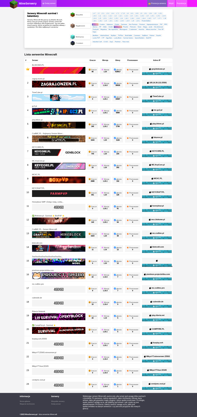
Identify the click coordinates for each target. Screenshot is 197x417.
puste (150, 27)
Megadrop (103, 29)
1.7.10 (123, 13)
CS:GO (106, 41)
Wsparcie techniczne (27, 404)
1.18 (164, 18)
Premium (142, 24)
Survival (95, 24)
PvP (161, 24)
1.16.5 (149, 18)
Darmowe (124, 24)
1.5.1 (102, 13)
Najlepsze (110, 24)
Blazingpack (123, 29)
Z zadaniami (133, 29)
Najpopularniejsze (152, 24)
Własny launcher (151, 29)
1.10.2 (95, 16)
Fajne (94, 32)
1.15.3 (116, 18)
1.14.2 (158, 16)
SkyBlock (145, 35)
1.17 (154, 18)
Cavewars (137, 35)
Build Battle (128, 35)
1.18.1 (95, 21)
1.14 (147, 16)
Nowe (139, 27)
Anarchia (141, 29)
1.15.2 (111, 18)
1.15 (99, 18)
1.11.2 (110, 16)
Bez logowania (113, 29)
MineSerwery (28, 3)
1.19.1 (111, 21)
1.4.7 (94, 13)
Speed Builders (139, 38)
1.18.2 (100, 21)
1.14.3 (164, 16)
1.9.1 (145, 13)
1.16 (121, 18)
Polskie (117, 24)
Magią (145, 27)
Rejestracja (181, 3)
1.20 (132, 21)
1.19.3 (122, 21)
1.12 (115, 16)
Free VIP (161, 29)
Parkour (152, 35)
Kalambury (118, 27)
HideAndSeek (104, 35)
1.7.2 (117, 13)
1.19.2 (116, 21)
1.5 (99, 13)
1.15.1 (105, 18)
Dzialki (111, 27)
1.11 (99, 16)
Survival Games (128, 38)
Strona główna (25, 401)
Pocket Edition (146, 21)
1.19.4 (128, 21)
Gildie (105, 27)
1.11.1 (105, 16)
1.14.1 (152, 16)
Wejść (171, 3)
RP (100, 27)
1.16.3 (138, 18)
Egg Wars (109, 38)
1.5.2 (107, 13)
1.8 (128, 13)
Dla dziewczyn (158, 27)
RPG (165, 24)
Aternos (95, 27)
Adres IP (158, 73)
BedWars (95, 35)
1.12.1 (120, 16)
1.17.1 (160, 18)
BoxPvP (148, 38)
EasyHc (158, 35)
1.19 (105, 21)
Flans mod (125, 41)
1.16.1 (126, 18)
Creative (102, 24)
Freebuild (96, 29)
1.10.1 (160, 13)
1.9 (141, 13)
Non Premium (133, 24)
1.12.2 (126, 16)
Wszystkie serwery (58, 401)
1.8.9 (136, 13)
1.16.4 (144, 18)
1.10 (155, 13)
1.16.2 (132, 18)
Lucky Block (117, 38)
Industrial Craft (97, 41)
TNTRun (120, 35)
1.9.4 (150, 13)
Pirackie (125, 27)
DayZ (111, 41)
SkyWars (113, 35)
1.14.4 (95, 18)
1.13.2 (142, 16)
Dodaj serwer (50, 3)
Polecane (133, 27)
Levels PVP (96, 38)
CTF (103, 38)
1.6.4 (112, 13)
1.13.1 (136, 16)
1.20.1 (138, 21)
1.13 (131, 16)
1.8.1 (131, 13)
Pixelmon (118, 41)
